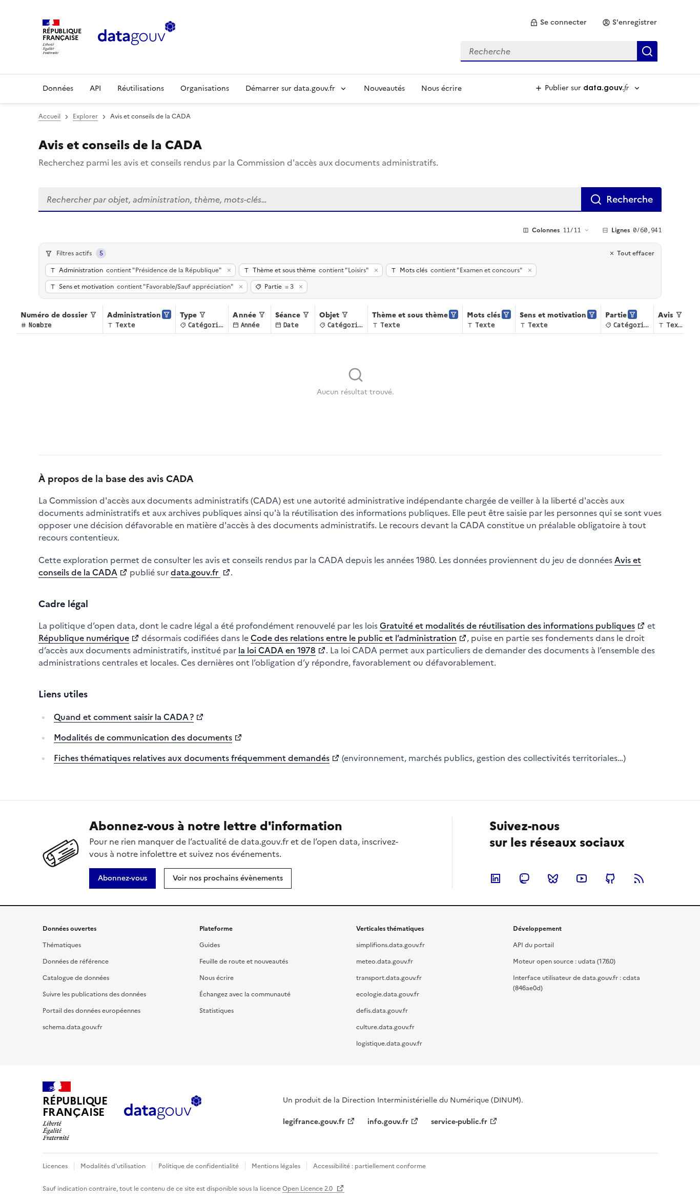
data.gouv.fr (195, 572)
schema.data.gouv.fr (72, 1027)
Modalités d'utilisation (113, 1166)
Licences (55, 1166)
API (95, 88)
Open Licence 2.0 (308, 1188)
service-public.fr (459, 1121)
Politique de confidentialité (198, 1166)
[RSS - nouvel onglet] (639, 878)
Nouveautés (384, 88)
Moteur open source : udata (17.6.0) (564, 961)
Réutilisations (140, 88)
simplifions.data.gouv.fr (390, 945)
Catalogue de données (76, 978)
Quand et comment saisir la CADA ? (124, 717)
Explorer (85, 116)
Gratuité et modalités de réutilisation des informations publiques (507, 625)
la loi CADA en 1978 (277, 650)
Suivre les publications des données (94, 994)
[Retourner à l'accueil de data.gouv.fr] (136, 36)
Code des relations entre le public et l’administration (354, 638)
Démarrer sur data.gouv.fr (290, 88)
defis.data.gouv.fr (382, 1010)
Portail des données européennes (91, 1010)
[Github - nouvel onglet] (610, 878)
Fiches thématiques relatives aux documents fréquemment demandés (192, 758)
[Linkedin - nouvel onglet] (495, 878)
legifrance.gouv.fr (314, 1121)
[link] (558, 22)
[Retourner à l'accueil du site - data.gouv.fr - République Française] (162, 1111)
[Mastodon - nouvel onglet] (524, 878)
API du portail (533, 945)
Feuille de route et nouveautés (243, 961)
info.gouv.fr (387, 1121)
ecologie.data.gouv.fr (387, 994)
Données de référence (76, 961)
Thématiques (62, 945)
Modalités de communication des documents (143, 737)
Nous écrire (441, 88)
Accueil (49, 116)
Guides (209, 945)
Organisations (204, 88)
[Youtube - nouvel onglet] (581, 878)
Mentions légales (276, 1166)
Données (58, 88)
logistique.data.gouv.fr (389, 1043)
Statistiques (216, 1010)
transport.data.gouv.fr (389, 978)
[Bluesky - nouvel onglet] (553, 878)
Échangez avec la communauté (245, 994)
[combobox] (559, 51)
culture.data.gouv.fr (385, 1027)
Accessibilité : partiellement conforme (369, 1166)
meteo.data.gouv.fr (384, 961)
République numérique (83, 638)
